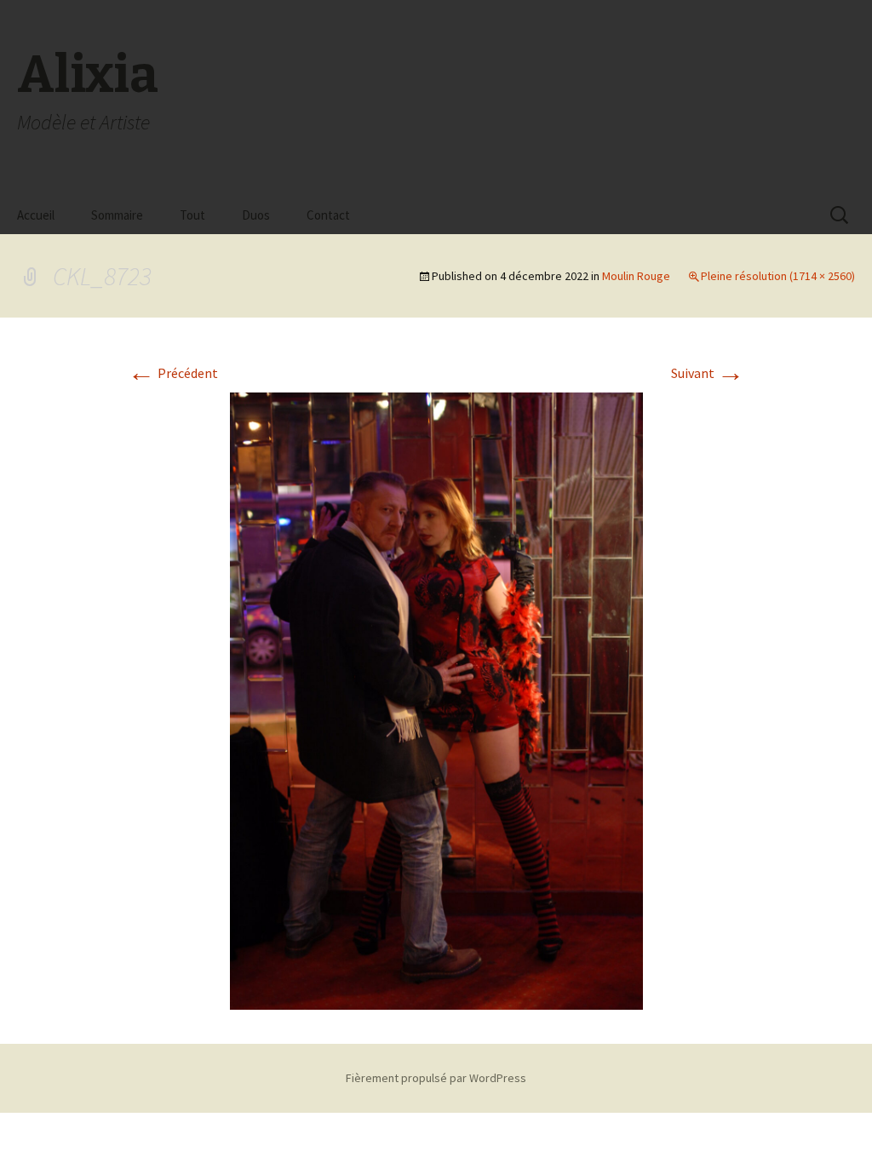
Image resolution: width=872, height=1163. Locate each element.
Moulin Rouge (636, 276)
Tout (192, 215)
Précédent (173, 372)
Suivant (707, 372)
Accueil (35, 215)
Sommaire (117, 215)
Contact (328, 215)
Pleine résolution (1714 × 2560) (778, 276)
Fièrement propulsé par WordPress (436, 1078)
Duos (256, 215)
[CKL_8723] (436, 699)
